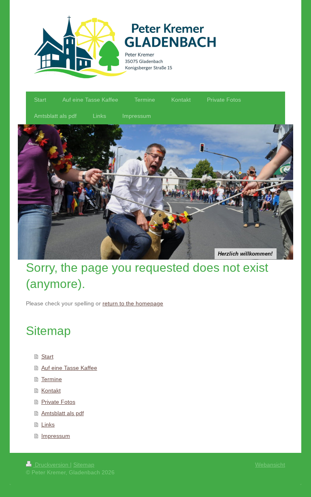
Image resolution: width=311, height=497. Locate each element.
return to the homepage (132, 303)
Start (47, 356)
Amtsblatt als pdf (62, 413)
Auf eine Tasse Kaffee (69, 368)
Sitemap (83, 464)
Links (48, 424)
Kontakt (51, 390)
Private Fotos (58, 402)
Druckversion (51, 464)
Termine (51, 379)
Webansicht (270, 464)
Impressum (55, 436)
